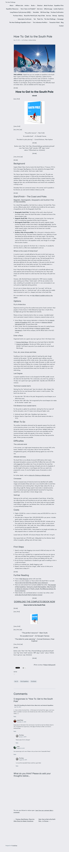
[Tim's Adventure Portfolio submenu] (47, 22)
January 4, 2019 (22, 737)
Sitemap (54, 16)
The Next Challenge (10, 2)
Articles (27, 5)
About (11, 5)
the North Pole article (44, 224)
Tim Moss (25, 40)
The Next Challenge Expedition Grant (19, 22)
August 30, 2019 (23, 760)
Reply (15, 716)
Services (48, 16)
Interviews (40, 9)
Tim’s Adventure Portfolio (40, 22)
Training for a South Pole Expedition (36, 587)
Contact (61, 26)
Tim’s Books (33, 681)
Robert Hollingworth (49, 665)
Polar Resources (24, 579)
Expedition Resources (12, 9)
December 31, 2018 (21, 722)
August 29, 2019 (21, 748)
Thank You (40, 19)
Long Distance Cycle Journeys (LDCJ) (20, 12)
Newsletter (36, 12)
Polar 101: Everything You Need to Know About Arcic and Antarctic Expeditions (33, 705)
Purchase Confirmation (57, 12)
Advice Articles (32, 40)
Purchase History (18, 16)
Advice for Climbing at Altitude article (39, 475)
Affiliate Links (19, 5)
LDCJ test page (48, 9)
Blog (62, 22)
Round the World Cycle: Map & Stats (34, 16)
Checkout (39, 5)
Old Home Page (44, 12)
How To (16, 681)
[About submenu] (13, 5)
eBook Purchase (48, 5)
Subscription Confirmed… (25, 19)
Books (33, 5)
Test (35, 19)
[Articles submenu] (29, 5)
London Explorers (58, 9)
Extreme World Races (22, 342)
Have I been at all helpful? (28, 9)
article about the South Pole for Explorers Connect (28, 595)
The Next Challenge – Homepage (53, 19)
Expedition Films (58, 5)
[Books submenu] (35, 5)
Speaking (60, 16)
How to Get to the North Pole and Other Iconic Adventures (31, 583)
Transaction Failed (54, 22)
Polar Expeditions (24, 681)
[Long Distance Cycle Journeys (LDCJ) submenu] (31, 12)
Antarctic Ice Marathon (22, 344)
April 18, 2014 (17, 707)
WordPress (14, 845)
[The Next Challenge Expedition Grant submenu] (31, 22)
